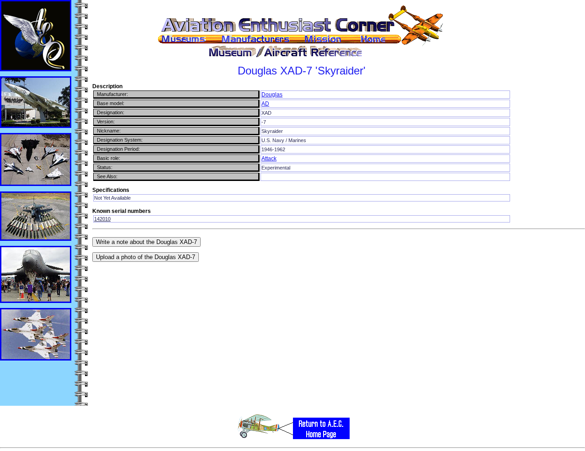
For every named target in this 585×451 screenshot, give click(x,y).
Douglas (271, 94)
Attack (269, 158)
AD (265, 104)
